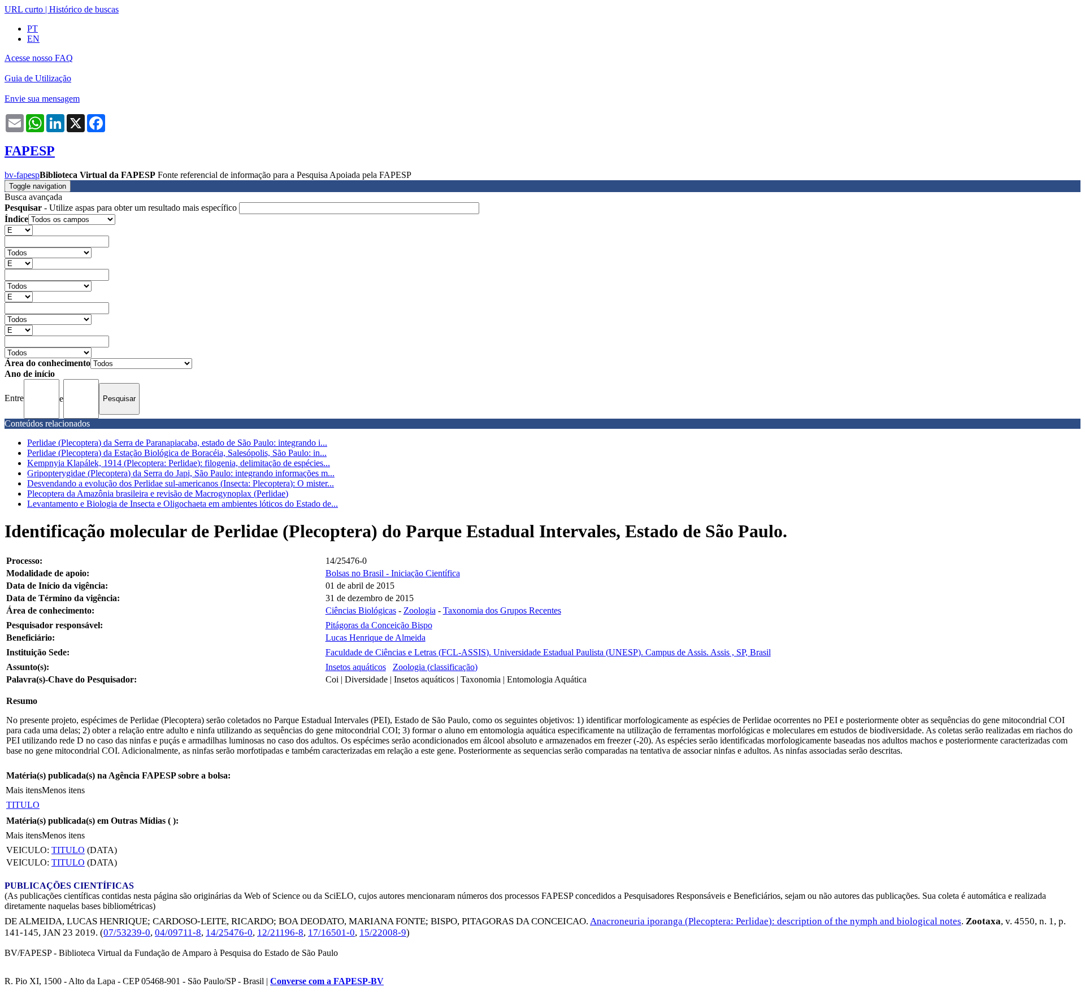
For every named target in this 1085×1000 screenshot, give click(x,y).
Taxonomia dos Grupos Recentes (502, 610)
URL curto (24, 9)
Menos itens (63, 790)
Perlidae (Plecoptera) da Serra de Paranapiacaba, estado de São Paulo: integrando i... (177, 442)
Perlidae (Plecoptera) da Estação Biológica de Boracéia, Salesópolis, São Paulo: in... (177, 453)
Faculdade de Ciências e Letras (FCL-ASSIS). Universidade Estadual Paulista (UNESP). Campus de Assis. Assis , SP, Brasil (548, 652)
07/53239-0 (126, 932)
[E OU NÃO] (19, 229)
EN (33, 39)
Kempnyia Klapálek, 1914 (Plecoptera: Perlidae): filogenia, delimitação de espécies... (178, 463)
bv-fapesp (22, 175)
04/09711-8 (178, 932)
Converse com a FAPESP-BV (327, 981)
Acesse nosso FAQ (39, 58)
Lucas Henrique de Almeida (376, 637)
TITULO (23, 805)
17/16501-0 (331, 932)
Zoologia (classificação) (435, 667)
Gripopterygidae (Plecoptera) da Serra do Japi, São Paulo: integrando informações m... (181, 473)
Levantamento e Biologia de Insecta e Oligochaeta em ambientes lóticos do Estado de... (182, 503)
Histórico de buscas (84, 9)
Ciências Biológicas (361, 610)
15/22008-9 (382, 932)
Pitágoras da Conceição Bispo (379, 625)
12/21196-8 (280, 932)
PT (32, 28)
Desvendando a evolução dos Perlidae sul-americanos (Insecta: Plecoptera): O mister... (180, 483)
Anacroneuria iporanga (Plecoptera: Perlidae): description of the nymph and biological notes (775, 921)
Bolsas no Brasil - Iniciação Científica (393, 573)
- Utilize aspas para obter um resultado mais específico (122, 207)
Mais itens (24, 790)
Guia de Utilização (38, 78)
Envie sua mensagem (42, 98)
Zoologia (419, 610)
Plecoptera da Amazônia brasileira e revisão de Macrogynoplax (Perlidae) (157, 493)
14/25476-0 (229, 932)
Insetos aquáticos (356, 667)
